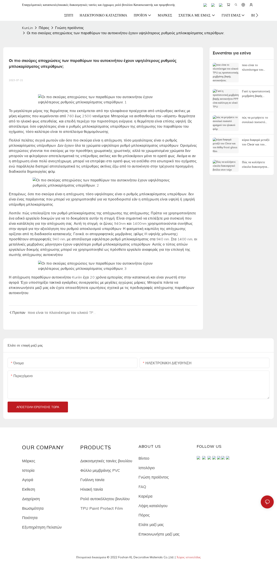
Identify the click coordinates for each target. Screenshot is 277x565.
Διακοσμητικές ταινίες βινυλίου (106, 460)
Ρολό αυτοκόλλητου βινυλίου (105, 498)
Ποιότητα (29, 517)
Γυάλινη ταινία (92, 479)
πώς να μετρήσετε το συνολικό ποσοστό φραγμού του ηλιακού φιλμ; (255, 120)
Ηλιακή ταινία (91, 489)
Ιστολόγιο (146, 467)
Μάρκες (28, 460)
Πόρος (44, 28)
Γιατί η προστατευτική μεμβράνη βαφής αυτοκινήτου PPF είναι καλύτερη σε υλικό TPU (256, 93)
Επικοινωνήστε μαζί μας (159, 534)
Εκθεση (28, 489)
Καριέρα (145, 496)
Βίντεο (143, 458)
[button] (257, 15)
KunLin (27, 28)
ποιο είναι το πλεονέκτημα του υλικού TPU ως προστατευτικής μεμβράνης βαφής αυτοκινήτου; (253, 67)
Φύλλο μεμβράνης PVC (100, 470)
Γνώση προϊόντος (69, 28)
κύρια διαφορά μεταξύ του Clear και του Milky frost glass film (256, 142)
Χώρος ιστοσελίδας (188, 557)
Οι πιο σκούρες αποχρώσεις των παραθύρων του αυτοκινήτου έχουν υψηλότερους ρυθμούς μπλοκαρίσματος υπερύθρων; (125, 33)
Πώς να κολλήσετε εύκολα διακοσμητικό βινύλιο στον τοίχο (255, 164)
